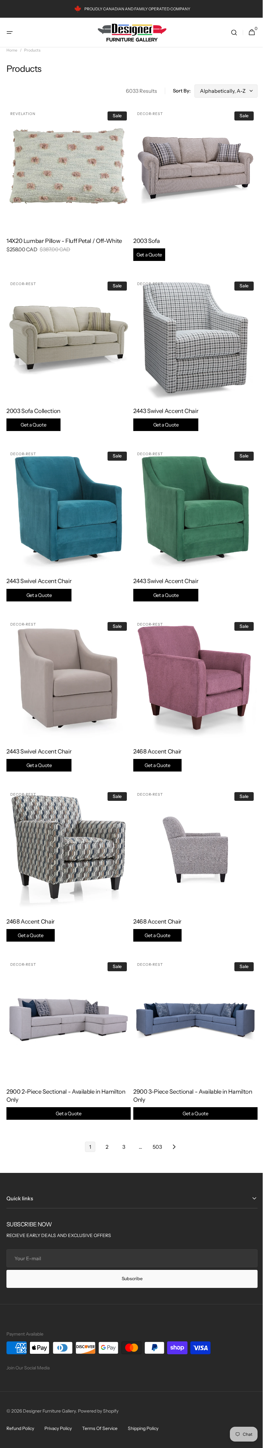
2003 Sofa (145, 245)
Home (11, 50)
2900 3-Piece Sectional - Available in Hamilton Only (190, 1088)
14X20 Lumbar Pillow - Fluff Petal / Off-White (64, 238)
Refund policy (20, 1428)
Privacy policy (58, 1428)
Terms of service (100, 1428)
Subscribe (129, 1278)
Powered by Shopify (98, 1411)
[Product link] (67, 183)
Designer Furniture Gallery (49, 1411)
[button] (10, 32)
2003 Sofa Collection (33, 413)
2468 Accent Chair (155, 748)
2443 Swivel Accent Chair (163, 413)
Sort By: (177, 91)
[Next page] (171, 1132)
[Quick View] (23, 213)
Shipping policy (143, 1428)
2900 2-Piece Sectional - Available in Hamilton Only (65, 1088)
